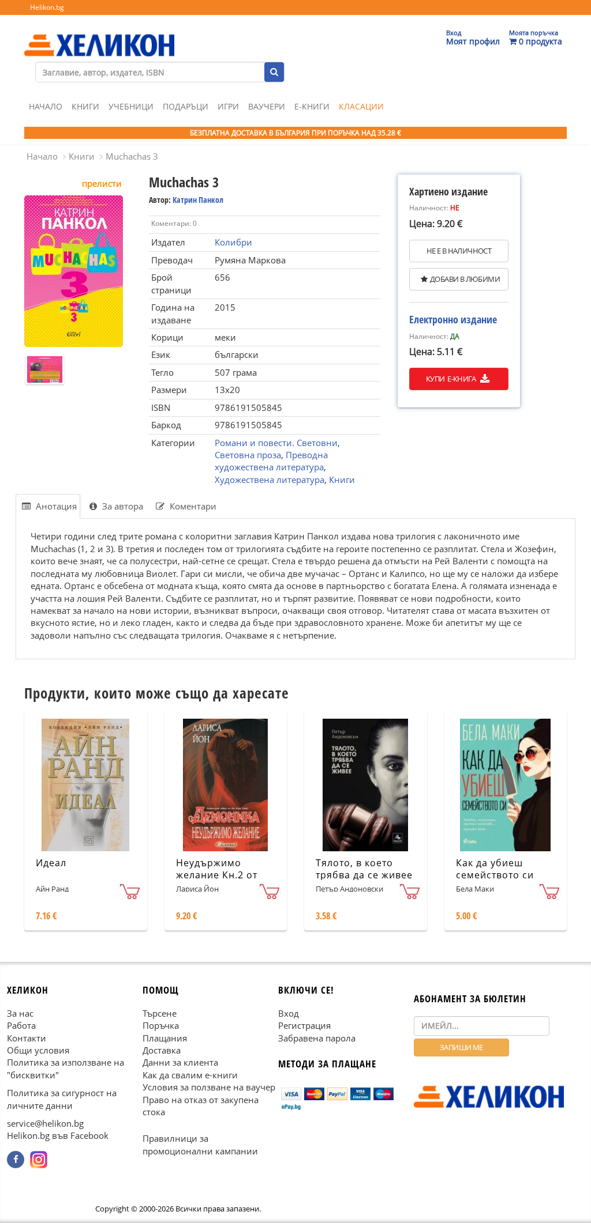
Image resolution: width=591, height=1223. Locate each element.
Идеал (51, 862)
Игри (228, 106)
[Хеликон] (99, 35)
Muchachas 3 (132, 156)
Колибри (233, 242)
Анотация (55, 506)
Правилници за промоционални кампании (200, 1144)
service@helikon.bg (45, 1123)
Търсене (160, 1013)
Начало (45, 106)
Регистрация (304, 1025)
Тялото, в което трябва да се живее (364, 868)
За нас (20, 1013)
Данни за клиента (180, 1062)
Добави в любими (465, 279)
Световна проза (248, 454)
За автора (121, 506)
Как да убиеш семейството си (495, 868)
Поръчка (161, 1025)
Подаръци (185, 106)
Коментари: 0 (174, 223)
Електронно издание (453, 319)
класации (361, 106)
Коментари (191, 506)
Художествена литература (269, 479)
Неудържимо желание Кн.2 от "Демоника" (216, 874)
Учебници (131, 106)
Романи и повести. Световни (276, 442)
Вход (288, 1013)
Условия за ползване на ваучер (209, 1087)
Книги (85, 106)
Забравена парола (317, 1037)
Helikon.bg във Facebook (58, 1135)
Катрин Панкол (198, 199)
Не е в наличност (459, 251)
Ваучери (266, 106)
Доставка (162, 1050)
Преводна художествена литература (271, 461)
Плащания (165, 1037)
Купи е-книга (451, 378)
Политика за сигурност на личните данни (62, 1099)
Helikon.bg (47, 7)
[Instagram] (38, 1159)
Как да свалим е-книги (190, 1075)
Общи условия (38, 1050)
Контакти (26, 1037)
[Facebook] (15, 1159)
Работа (21, 1025)
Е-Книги (312, 106)
